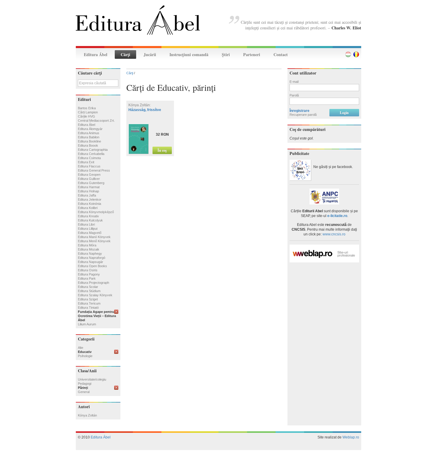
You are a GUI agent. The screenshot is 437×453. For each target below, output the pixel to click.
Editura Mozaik (88, 249)
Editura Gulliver (89, 178)
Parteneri (251, 54)
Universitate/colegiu (92, 379)
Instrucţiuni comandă (188, 54)
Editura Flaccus (89, 166)
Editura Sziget (88, 299)
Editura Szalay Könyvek (95, 295)
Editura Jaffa (87, 195)
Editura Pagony (89, 274)
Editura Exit (86, 162)
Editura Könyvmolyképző (96, 212)
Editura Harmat (89, 187)
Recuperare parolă (303, 114)
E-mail (294, 81)
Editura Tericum (89, 303)
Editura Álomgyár (90, 129)
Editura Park (87, 278)
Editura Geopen (89, 174)
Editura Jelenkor (89, 199)
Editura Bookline (89, 141)
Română (356, 54)
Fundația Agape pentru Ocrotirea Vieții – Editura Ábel (97, 316)
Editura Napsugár (90, 262)
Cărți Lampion (88, 112)
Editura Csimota (89, 158)
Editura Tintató (88, 307)
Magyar (348, 54)
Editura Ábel (95, 54)
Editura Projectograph (93, 282)
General (83, 392)
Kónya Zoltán (87, 415)
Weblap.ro (350, 437)
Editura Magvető (89, 233)
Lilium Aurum (87, 324)
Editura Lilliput (88, 228)
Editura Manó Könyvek (94, 237)
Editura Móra (87, 245)
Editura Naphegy (90, 253)
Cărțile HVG (86, 116)
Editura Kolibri (88, 208)
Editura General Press (94, 170)
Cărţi (125, 54)
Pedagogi (84, 383)
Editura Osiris (88, 270)
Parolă (294, 95)
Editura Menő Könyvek (94, 241)
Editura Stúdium (89, 291)
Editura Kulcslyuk (90, 220)
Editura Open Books (92, 266)
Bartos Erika (87, 108)
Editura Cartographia (93, 149)
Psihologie (85, 356)
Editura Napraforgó (91, 257)
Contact (280, 54)
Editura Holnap (88, 191)
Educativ (85, 352)
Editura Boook (88, 145)
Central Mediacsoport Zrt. (96, 120)
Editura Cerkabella (91, 154)
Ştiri (226, 54)
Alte (80, 347)
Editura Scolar (88, 287)
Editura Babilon (88, 137)
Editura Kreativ (88, 216)
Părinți (83, 387)
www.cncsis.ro (334, 234)
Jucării (150, 54)
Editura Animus (88, 133)
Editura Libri (86, 224)
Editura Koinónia (89, 203)
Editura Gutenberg (91, 183)
